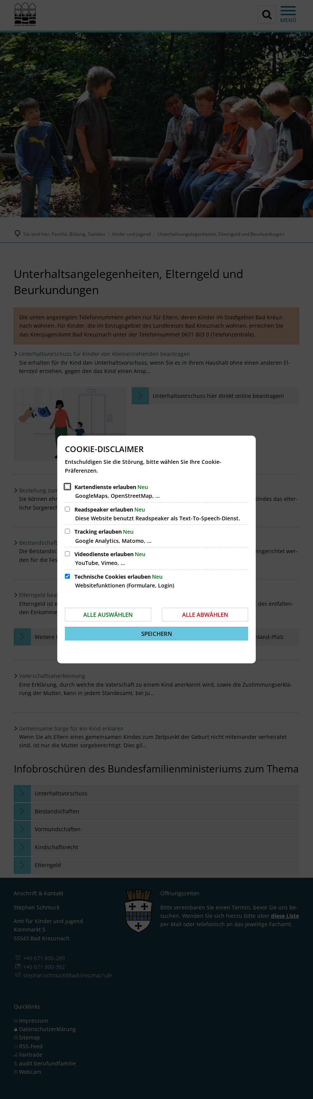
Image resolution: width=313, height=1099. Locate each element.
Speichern (156, 633)
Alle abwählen (205, 614)
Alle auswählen (108, 614)
